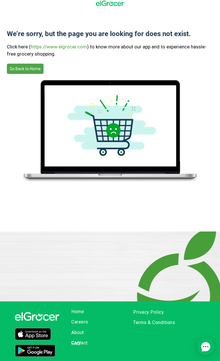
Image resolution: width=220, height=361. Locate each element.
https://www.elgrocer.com (59, 47)
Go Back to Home (25, 68)
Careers (79, 322)
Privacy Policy (148, 312)
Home (77, 311)
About (77, 332)
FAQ (75, 343)
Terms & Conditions (154, 322)
